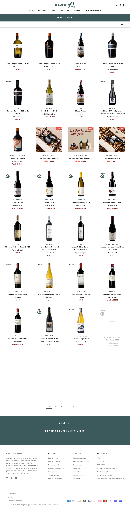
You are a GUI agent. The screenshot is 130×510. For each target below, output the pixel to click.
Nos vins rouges (53, 472)
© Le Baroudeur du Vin (14, 498)
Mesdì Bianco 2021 (49, 111)
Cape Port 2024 (18, 158)
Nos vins (53, 10)
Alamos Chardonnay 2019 (49, 294)
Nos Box (31, 10)
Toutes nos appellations (56, 468)
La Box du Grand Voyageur (80, 158)
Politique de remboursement (107, 468)
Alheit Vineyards (80, 341)
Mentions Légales (103, 472)
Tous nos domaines (54, 462)
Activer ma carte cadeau (93, 10)
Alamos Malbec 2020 (81, 294)
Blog (68, 10)
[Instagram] (11, 477)
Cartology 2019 (112, 338)
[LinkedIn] (16, 477)
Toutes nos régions (54, 465)
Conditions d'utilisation (105, 475)
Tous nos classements (55, 479)
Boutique (77, 10)
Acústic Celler (17, 205)
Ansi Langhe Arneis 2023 (17, 64)
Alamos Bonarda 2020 (18, 294)
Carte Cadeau (78, 465)
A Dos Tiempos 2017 (49, 338)
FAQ (98, 458)
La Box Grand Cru (112, 158)
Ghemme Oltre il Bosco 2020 (17, 247)
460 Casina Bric (17, 67)
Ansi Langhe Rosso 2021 (49, 64)
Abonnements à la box (81, 462)
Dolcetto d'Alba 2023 (17, 338)
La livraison (101, 462)
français (11, 493)
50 (74, 406)
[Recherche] (120, 5)
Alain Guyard (112, 253)
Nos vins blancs (53, 475)
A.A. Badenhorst (17, 161)
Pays (61, 10)
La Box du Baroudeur (49, 158)
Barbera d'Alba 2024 (112, 294)
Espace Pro (77, 472)
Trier (122, 24)
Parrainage (77, 479)
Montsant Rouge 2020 (112, 202)
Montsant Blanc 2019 (81, 202)
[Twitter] (7, 477)
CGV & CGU (101, 465)
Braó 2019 (49, 202)
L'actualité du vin (79, 475)
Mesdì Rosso (80, 111)
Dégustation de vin (79, 458)
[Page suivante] (81, 406)
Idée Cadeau (42, 10)
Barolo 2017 (81, 64)
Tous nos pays (53, 458)
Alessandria (112, 297)
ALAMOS (18, 297)
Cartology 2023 (18, 383)
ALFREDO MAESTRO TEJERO (49, 341)
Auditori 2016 (18, 202)
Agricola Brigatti (17, 250)
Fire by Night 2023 (49, 383)
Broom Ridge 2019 (81, 338)
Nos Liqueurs (77, 468)
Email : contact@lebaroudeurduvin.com (110, 479)
